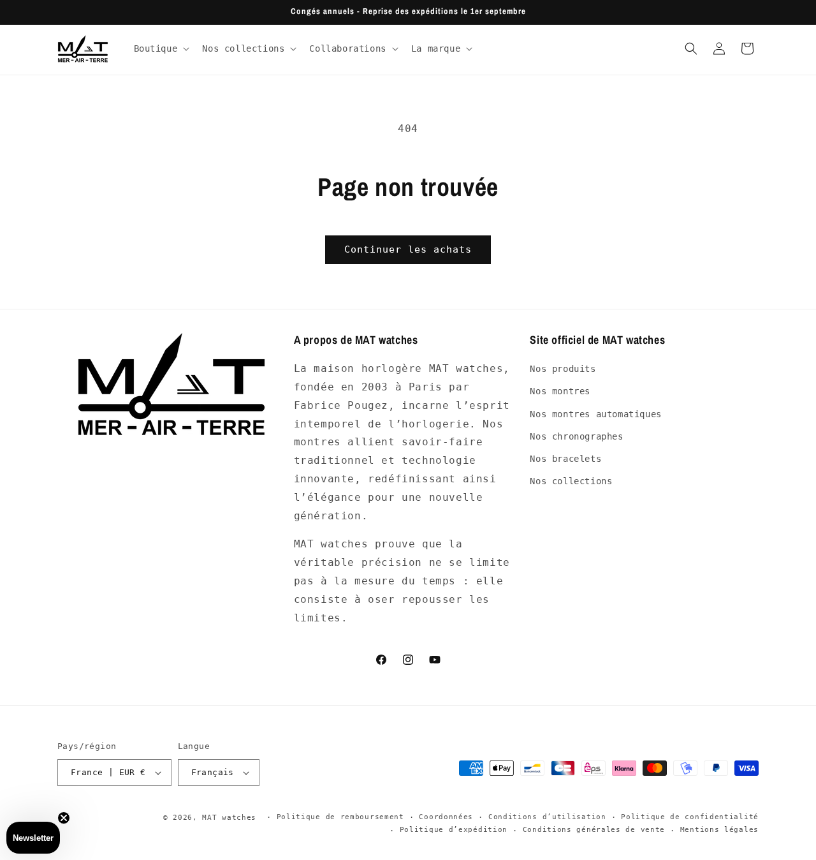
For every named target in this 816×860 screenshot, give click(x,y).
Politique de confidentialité (690, 817)
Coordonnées (446, 817)
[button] (160, 48)
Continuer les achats (408, 249)
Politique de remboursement (340, 817)
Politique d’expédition (453, 830)
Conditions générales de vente (594, 830)
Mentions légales (719, 830)
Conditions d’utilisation (547, 817)
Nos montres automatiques (595, 414)
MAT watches (229, 817)
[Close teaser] (63, 818)
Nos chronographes (576, 436)
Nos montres (560, 391)
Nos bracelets (565, 459)
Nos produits (562, 369)
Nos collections (571, 481)
